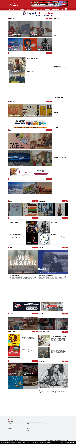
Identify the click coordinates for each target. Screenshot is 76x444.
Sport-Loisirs (28, 412)
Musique (28, 407)
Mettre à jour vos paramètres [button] (42, 86)
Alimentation (10, 407)
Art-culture (9, 409)
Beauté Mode (10, 412)
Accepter (72, 442)
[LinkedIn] (11, 424)
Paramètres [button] (62, 442)
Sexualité (28, 411)
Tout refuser (67, 442)
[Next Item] (66, 364)
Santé (28, 409)
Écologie (9, 414)
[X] (10, 424)
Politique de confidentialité (17, 424)
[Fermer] (74, 442)
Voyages (28, 414)
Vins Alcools (28, 416)
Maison (9, 416)
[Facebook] (8, 424)
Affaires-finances (10, 405)
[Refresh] (10, 9)
